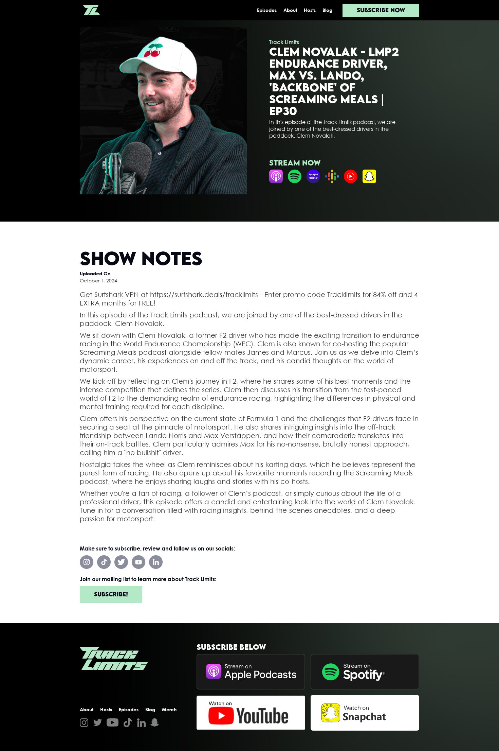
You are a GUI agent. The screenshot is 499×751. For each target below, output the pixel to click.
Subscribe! (111, 594)
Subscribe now (381, 10)
